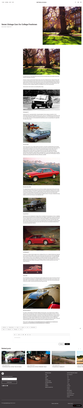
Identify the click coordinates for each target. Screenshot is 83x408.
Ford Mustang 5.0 (26, 252)
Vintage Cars (9, 329)
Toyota (4, 329)
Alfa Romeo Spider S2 (27, 310)
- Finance (68, 379)
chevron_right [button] (80, 348)
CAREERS (46, 385)
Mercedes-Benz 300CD (27, 186)
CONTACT (46, 379)
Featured (23, 327)
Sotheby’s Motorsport (70, 395)
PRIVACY (46, 384)
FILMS (3, 2)
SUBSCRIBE (9, 382)
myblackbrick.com (49, 321)
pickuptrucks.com (26, 322)
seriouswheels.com (32, 322)
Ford (27, 327)
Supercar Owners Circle (70, 393)
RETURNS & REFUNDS (48, 382)
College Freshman (11, 327)
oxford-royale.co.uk (31, 321)
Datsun (18, 327)
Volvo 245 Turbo (26, 144)
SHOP (10, 2)
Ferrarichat (68, 385)
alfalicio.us (48, 322)
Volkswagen (15, 329)
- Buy (68, 376)
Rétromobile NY (69, 390)
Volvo (21, 329)
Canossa (68, 387)
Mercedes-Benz (33, 327)
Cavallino (68, 388)
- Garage (68, 384)
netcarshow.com (55, 321)
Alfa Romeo (4, 327)
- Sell (67, 377)
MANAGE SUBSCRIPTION (49, 387)
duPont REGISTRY (69, 374)
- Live (68, 382)
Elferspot (68, 396)
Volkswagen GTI (26, 112)
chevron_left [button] (78, 348)
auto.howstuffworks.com (40, 322)
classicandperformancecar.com (40, 321)
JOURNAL (6, 2)
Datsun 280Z (25, 275)
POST (13, 2)
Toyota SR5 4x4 (25, 213)
